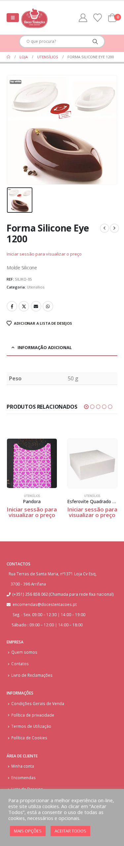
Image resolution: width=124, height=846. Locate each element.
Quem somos (24, 652)
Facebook (12, 306)
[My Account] (83, 18)
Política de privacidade (32, 715)
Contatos (20, 663)
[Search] (95, 41)
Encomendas (23, 777)
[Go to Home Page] (8, 57)
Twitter (24, 306)
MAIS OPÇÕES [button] (28, 831)
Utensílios (35, 287)
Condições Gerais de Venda (37, 703)
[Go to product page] (32, 463)
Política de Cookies (29, 737)
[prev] (104, 228)
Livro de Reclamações (32, 675)
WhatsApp (48, 306)
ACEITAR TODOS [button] (70, 831)
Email (36, 306)
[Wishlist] (98, 18)
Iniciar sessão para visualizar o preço (44, 254)
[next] (114, 228)
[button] (13, 17)
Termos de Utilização (31, 726)
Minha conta (22, 766)
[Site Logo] (34, 18)
